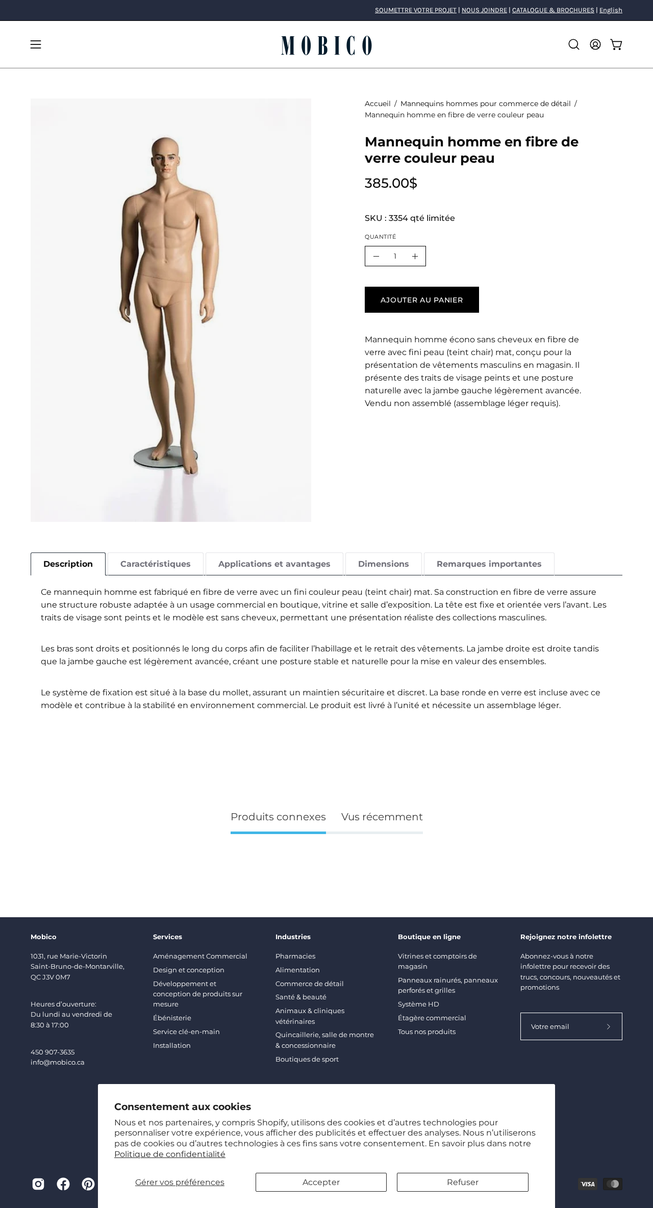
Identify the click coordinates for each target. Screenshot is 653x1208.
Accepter (321, 1182)
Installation (172, 1045)
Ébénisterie (172, 1018)
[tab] (68, 563)
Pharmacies (295, 956)
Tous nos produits (427, 1031)
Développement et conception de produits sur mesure (197, 994)
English (610, 10)
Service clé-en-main (186, 1031)
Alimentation (297, 970)
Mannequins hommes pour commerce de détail (485, 103)
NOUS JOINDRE (484, 10)
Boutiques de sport (307, 1059)
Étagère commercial (432, 1018)
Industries (293, 937)
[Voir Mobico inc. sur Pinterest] (86, 1184)
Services (167, 937)
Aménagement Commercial (200, 956)
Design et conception (188, 970)
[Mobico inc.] (326, 44)
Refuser (463, 1182)
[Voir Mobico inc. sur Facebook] (61, 1184)
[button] (574, 44)
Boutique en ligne (429, 937)
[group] (326, 10)
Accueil (378, 103)
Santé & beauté (300, 997)
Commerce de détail (309, 983)
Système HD (418, 1004)
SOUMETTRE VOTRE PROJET (416, 10)
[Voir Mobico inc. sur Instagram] (36, 1184)
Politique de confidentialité (169, 1154)
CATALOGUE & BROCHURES (553, 10)
